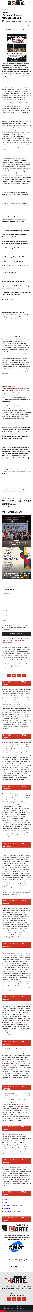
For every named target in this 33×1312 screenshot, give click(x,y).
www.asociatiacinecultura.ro (10, 388)
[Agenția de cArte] (3, 21)
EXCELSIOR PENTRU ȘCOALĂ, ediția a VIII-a (24, 501)
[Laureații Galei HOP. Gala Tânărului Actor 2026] (16, 531)
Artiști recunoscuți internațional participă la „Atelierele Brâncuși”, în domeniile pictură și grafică (9, 503)
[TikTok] (19, 675)
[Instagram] (14, 675)
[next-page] (6, 583)
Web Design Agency (15, 1308)
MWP (23, 1308)
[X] (24, 675)
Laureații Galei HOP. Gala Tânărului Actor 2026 (16, 544)
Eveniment (8, 9)
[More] (23, 29)
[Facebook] (9, 675)
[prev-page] (3, 583)
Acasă (3, 9)
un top (26, 689)
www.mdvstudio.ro (19, 390)
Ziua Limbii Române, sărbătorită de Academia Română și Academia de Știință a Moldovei (16, 575)
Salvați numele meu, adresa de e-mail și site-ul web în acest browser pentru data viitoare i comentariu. (16, 627)
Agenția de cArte (11, 21)
